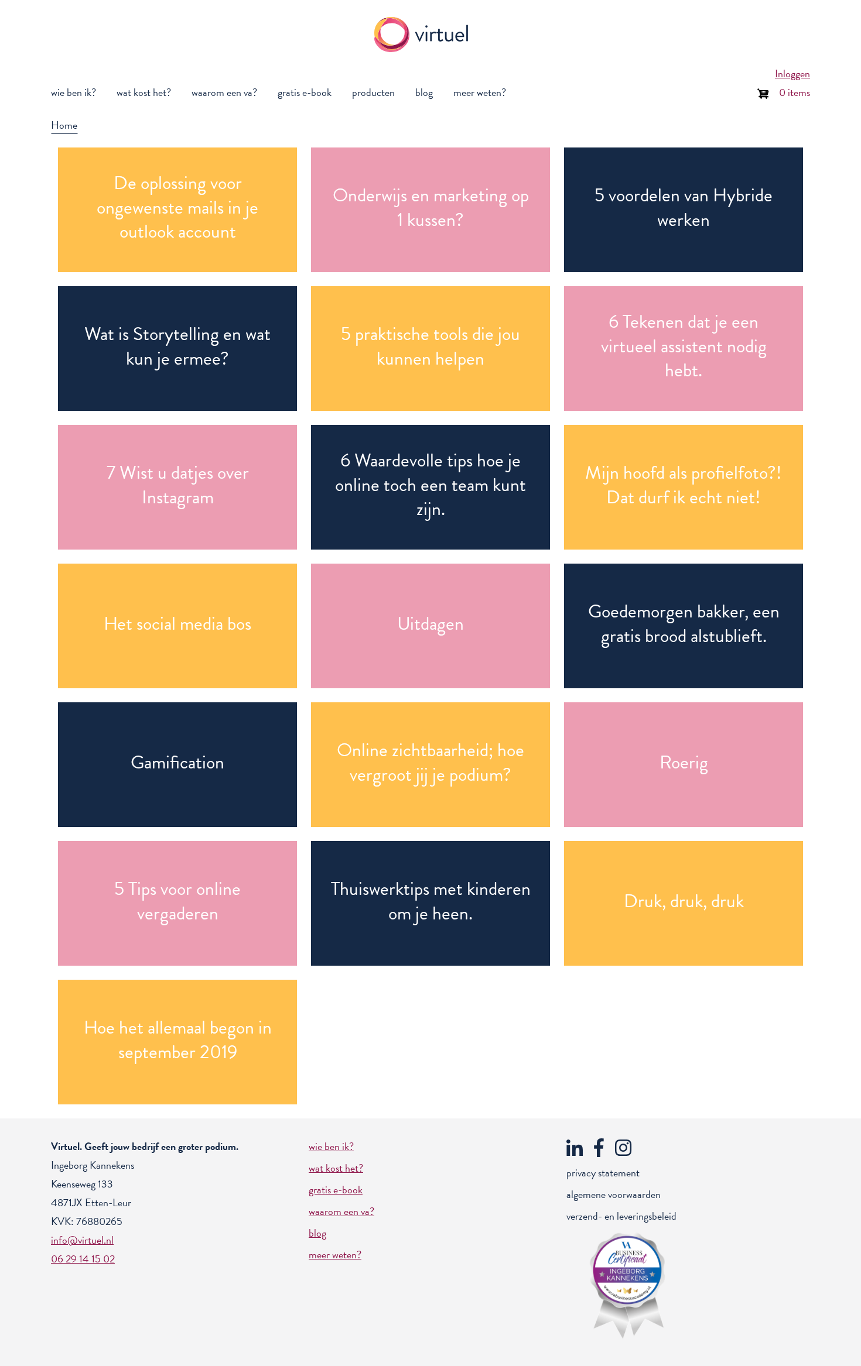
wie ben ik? (73, 92)
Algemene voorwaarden (613, 1194)
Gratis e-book (305, 92)
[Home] (425, 34)
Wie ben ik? (331, 1146)
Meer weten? (479, 92)
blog (424, 92)
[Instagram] (624, 1146)
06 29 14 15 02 (83, 1259)
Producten (373, 92)
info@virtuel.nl (82, 1240)
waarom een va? (224, 92)
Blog (317, 1233)
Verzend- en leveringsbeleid (621, 1216)
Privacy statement (603, 1172)
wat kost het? (144, 92)
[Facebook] (600, 1146)
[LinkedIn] (576, 1146)
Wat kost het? (336, 1168)
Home (64, 125)
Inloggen (792, 73)
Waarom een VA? (341, 1211)
